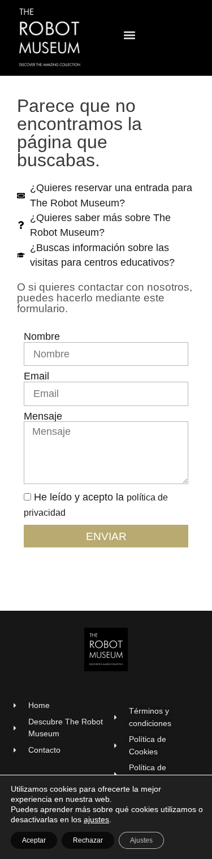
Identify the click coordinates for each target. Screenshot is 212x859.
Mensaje (43, 417)
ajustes (96, 819)
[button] (129, 35)
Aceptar (34, 840)
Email (36, 377)
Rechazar (88, 840)
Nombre (42, 337)
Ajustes (141, 840)
